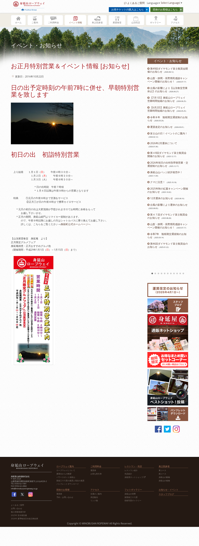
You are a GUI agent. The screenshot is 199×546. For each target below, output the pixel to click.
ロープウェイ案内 (65, 466)
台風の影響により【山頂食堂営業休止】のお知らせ (167, 89)
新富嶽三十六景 (131, 497)
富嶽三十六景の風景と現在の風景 (70, 480)
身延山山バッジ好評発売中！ (166, 172)
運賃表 (93, 470)
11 (183, 273)
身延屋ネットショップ (134, 477)
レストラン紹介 (131, 470)
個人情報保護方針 (18, 512)
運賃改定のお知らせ (161, 127)
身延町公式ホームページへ (75, 224)
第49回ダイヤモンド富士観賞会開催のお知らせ (167, 70)
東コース (162, 470)
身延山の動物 (164, 477)
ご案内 (35, 22)
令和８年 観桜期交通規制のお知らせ (167, 119)
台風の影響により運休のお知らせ (168, 204)
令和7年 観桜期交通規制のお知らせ (166, 235)
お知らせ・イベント (168, 489)
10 (180, 273)
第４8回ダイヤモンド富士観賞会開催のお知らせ (166, 154)
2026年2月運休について (163, 143)
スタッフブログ (166, 494)
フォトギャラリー (133, 489)
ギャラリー (155, 22)
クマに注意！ (157, 182)
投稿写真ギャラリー (133, 500)
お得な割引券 (96, 474)
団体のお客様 (62, 489)
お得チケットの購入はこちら (127, 9)
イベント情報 (75, 22)
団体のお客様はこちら (165, 9)
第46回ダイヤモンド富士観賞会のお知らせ (167, 245)
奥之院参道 (97, 22)
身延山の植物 (164, 480)
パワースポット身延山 (65, 477)
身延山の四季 (130, 494)
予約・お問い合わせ (64, 497)
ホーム (18, 22)
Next (184, 169)
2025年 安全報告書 (19, 515)
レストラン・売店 (133, 466)
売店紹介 (128, 474)
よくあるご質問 (136, 3)
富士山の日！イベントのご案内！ (168, 133)
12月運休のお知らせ (161, 198)
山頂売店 (135, 22)
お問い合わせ (16, 508)
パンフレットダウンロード (67, 484)
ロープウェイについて (65, 470)
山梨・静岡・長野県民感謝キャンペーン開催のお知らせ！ (167, 79)
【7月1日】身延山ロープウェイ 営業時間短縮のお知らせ (167, 99)
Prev (151, 169)
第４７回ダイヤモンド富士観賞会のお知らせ (167, 216)
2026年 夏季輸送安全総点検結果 (24, 518)
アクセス (175, 22)
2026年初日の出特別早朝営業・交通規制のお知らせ (167, 164)
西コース (162, 474)
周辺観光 (94, 497)
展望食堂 (117, 22)
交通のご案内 (96, 494)
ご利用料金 (53, 22)
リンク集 (94, 500)
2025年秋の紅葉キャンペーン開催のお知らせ (167, 190)
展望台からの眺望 (63, 474)
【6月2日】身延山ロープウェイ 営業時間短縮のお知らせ (166, 109)
